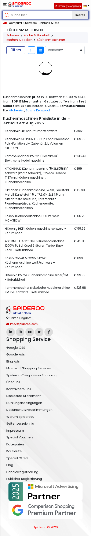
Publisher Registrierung (24, 478)
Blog (9, 465)
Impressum (15, 430)
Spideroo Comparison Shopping (31, 375)
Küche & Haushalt (37, 35)
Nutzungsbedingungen (24, 403)
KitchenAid (16, 110)
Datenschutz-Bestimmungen (29, 409)
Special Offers (17, 458)
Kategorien (15, 444)
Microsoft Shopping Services (28, 368)
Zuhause (13, 35)
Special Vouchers (19, 437)
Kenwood (43, 110)
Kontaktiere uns (18, 389)
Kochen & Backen (20, 40)
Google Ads (15, 354)
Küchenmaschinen (51, 40)
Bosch (30, 110)
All (5, 23)
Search (80, 15)
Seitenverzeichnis (20, 423)
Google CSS (15, 347)
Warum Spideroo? (20, 416)
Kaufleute (14, 451)
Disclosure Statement (23, 396)
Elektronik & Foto (49, 23)
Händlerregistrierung (22, 472)
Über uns (13, 382)
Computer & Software (23, 23)
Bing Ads (13, 361)
